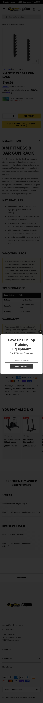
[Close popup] (40, 332)
